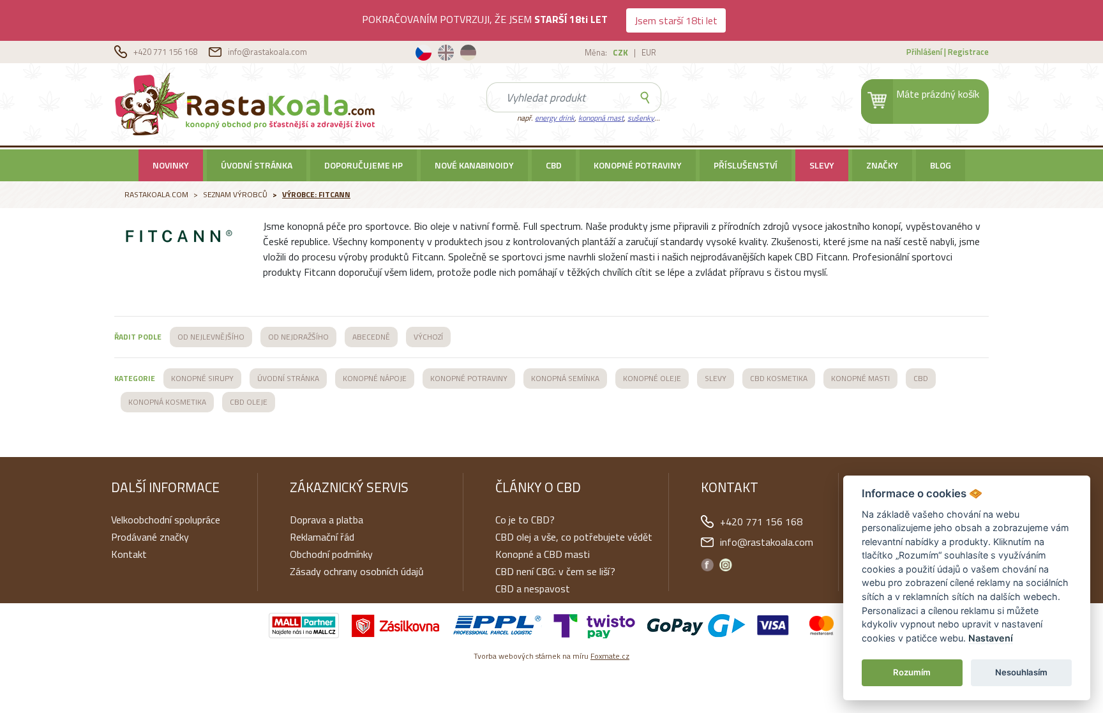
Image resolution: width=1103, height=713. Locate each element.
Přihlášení (924, 51)
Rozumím (912, 672)
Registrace (968, 51)
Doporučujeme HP (363, 165)
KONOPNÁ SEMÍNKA (565, 378)
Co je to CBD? (525, 519)
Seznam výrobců (235, 194)
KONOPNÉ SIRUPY (202, 378)
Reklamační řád (322, 536)
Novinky (171, 165)
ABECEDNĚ (371, 337)
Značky (882, 165)
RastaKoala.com (247, 103)
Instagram (725, 565)
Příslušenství (745, 165)
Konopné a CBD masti (542, 554)
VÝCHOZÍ (428, 337)
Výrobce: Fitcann (316, 194)
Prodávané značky (150, 536)
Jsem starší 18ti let (675, 20)
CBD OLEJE (248, 402)
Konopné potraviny (638, 165)
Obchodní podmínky (331, 554)
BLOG (940, 165)
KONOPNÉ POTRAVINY (468, 378)
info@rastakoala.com (267, 51)
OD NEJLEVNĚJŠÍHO (210, 337)
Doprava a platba (326, 519)
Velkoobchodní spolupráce (165, 519)
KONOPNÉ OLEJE (652, 378)
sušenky (640, 118)
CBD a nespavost (532, 588)
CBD (554, 165)
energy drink (554, 118)
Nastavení (990, 638)
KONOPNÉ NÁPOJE (375, 378)
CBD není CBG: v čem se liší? (555, 571)
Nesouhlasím (1021, 672)
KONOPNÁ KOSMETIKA (167, 402)
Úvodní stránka (256, 165)
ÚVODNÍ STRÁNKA (288, 378)
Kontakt (129, 554)
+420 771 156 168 (166, 51)
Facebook (707, 565)
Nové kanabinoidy (474, 165)
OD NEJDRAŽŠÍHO (298, 337)
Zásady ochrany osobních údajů (357, 571)
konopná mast (601, 118)
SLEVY (821, 165)
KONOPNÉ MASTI (860, 378)
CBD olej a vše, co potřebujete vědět (573, 536)
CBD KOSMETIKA (778, 378)
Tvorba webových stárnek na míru (551, 656)
